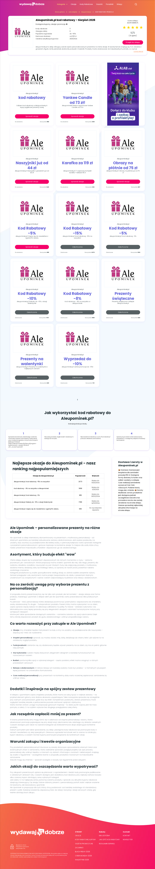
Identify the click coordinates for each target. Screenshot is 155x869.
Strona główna (60, 12)
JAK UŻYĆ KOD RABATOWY (109, 839)
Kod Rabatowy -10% (32, 296)
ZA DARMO (79, 847)
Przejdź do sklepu (133, 42)
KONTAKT (126, 835)
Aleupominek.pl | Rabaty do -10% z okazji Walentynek (32, 302)
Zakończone (77, 247)
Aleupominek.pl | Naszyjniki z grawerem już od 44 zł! (32, 172)
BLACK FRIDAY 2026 (82, 851)
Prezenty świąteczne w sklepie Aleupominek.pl (123, 302)
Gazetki (99, 4)
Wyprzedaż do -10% (77, 361)
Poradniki (109, 4)
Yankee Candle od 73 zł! (77, 100)
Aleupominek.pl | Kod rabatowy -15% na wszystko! (77, 237)
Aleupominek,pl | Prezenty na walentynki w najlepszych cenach (31, 368)
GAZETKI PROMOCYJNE (84, 843)
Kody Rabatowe (86, 4)
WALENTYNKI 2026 (82, 859)
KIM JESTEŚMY (104, 835)
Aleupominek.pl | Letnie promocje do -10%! (77, 367)
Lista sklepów (73, 12)
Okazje (73, 4)
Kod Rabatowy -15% (77, 230)
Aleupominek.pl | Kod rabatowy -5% (123, 236)
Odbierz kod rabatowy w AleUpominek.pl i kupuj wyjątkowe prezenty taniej (31, 106)
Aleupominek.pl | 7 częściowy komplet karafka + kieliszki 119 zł (77, 172)
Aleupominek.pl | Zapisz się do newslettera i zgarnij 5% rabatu (32, 237)
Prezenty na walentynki (31, 361)
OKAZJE (78, 835)
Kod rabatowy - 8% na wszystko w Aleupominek (77, 302)
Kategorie (61, 4)
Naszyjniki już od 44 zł (32, 165)
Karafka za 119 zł (77, 163)
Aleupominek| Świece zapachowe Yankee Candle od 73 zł (77, 106)
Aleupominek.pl (86, 12)
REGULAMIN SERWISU (107, 843)
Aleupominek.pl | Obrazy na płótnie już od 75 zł (123, 172)
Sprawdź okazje (32, 116)
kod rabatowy (31, 97)
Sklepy (119, 4)
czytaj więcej (138, 51)
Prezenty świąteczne (123, 296)
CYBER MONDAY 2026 (83, 856)
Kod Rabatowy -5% (32, 230)
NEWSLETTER (128, 839)
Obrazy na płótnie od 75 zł (123, 165)
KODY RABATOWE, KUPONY (85, 839)
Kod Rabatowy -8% (77, 296)
